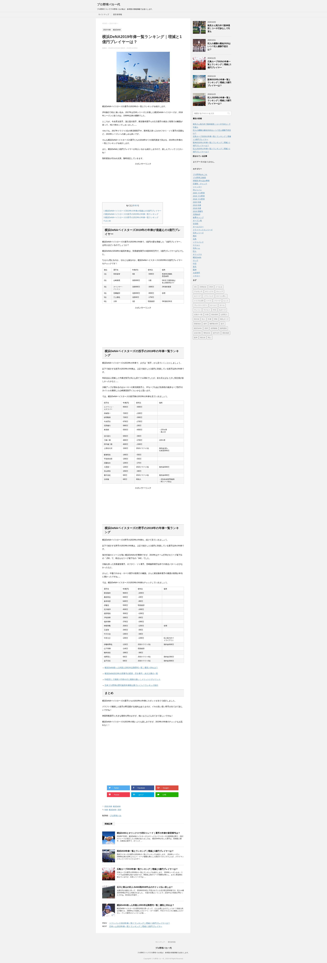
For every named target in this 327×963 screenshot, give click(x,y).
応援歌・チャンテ (200, 184)
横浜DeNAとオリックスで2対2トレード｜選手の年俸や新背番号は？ (148, 833)
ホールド (213, 305)
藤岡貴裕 (223, 328)
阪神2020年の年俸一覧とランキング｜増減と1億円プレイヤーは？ (219, 82)
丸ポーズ (222, 310)
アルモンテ (198, 291)
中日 (194, 263)
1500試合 (203, 287)
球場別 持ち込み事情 (201, 181)
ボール (222, 305)
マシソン (197, 310)
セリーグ (197, 296)
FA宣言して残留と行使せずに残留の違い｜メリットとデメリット (133, 679)
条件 (205, 324)
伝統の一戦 (198, 314)
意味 (215, 319)
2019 (119, 810)
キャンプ (219, 291)
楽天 (194, 267)
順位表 (202, 337)
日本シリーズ (198, 233)
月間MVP (196, 214)
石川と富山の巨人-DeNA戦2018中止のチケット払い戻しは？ (145, 887)
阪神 (194, 270)
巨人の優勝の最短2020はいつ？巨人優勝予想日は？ (219, 46)
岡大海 (196, 319)
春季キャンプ (198, 217)
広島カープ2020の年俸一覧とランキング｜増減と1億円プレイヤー (219, 64)
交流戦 (195, 224)
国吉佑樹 (214, 314)
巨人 (194, 251)
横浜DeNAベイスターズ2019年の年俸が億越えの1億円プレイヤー (132, 211)
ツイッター (197, 187)
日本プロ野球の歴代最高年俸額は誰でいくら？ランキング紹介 (131, 685)
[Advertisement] (143, 183)
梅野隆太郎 (214, 324)
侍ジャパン (197, 190)
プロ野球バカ (115, 815)
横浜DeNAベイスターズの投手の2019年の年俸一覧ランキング (131, 214)
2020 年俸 (197, 202)
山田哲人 (224, 314)
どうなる (219, 287)
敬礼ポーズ (224, 319)
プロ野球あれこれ (200, 174)
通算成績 (225, 333)
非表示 (135, 205)
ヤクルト (196, 245)
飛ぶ (209, 337)
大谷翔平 (196, 273)
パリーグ (217, 301)
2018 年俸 (197, 208)
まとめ (107, 221)
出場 (206, 314)
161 (195, 287)
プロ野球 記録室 (199, 178)
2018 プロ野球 (199, 199)
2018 (211, 287)
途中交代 (216, 333)
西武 (194, 236)
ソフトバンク (198, 242)
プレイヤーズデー (200, 305)
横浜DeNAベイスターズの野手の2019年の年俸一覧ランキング (131, 217)
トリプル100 (198, 301)
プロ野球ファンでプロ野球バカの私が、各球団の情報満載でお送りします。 (163, 953)
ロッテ (195, 260)
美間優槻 (214, 328)
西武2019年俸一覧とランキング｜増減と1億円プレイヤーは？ (145, 851)
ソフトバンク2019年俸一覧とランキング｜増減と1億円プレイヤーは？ (139, 923)
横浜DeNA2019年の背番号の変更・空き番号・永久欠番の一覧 (131, 673)
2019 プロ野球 (199, 196)
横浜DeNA (117, 806)
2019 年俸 (108, 806)
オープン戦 (197, 221)
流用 (206, 328)
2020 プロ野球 (199, 193)
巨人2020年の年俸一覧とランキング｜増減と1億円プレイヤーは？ (219, 100)
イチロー (196, 276)
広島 (194, 239)
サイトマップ (103, 14)
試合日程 (197, 333)
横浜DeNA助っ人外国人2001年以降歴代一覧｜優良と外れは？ (131, 667)
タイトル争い (221, 296)
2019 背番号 (198, 211)
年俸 (106, 810)
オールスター (198, 227)
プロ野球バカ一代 (108, 4)
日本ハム (196, 248)
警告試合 (206, 333)
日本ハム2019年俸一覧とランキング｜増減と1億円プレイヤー (135, 926)
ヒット (225, 301)
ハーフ (208, 301)
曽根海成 (197, 324)
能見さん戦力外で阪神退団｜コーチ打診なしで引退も (219, 28)
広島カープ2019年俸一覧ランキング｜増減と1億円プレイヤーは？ (147, 869)
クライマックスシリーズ (203, 230)
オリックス (197, 254)
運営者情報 (117, 14)
